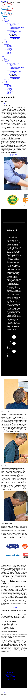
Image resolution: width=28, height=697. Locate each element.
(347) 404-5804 (14, 155)
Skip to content (4, 1)
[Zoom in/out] (6, 694)
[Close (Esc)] (1, 694)
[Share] (2, 694)
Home (5, 104)
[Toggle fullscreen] (4, 694)
